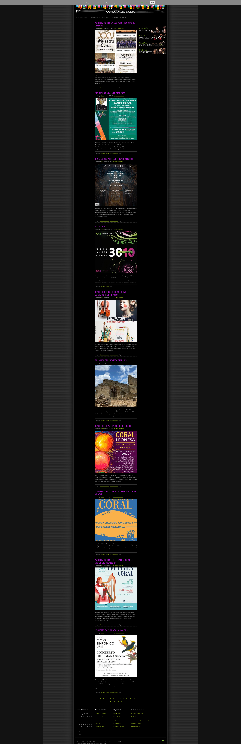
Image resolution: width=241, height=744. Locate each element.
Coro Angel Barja (120, 6)
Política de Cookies (113, 741)
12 (110, 701)
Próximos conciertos (114, 87)
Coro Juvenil (94, 17)
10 (130, 698)
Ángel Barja (105, 17)
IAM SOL (98, 723)
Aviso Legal (105, 741)
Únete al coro (134, 717)
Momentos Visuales (118, 717)
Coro (102, 28)
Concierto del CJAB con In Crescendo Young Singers (115, 493)
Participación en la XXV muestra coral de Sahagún (115, 24)
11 (134, 698)
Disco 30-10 (100, 226)
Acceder (100, 741)
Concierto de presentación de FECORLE (113, 426)
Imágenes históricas (118, 720)
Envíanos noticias (135, 726)
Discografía (114, 17)
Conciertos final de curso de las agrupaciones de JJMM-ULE (111, 293)
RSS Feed (95, 741)
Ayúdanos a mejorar (136, 723)
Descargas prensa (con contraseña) (140, 720)
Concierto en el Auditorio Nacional (112, 630)
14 (118, 701)
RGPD (119, 741)
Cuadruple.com (102, 743)
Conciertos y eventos (104, 87)
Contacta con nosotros (137, 713)
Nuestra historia (117, 713)
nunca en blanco (86, 743)
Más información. (143, 3)
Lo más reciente (117, 723)
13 (114, 701)
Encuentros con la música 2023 (110, 93)
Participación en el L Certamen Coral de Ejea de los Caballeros (114, 561)
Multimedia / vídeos (118, 726)
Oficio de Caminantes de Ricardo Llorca (114, 158)
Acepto (152, 2)
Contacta (123, 17)
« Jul (79, 735)
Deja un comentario (119, 28)
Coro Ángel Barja (81, 17)
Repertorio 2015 (100, 726)
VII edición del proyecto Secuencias (112, 360)
